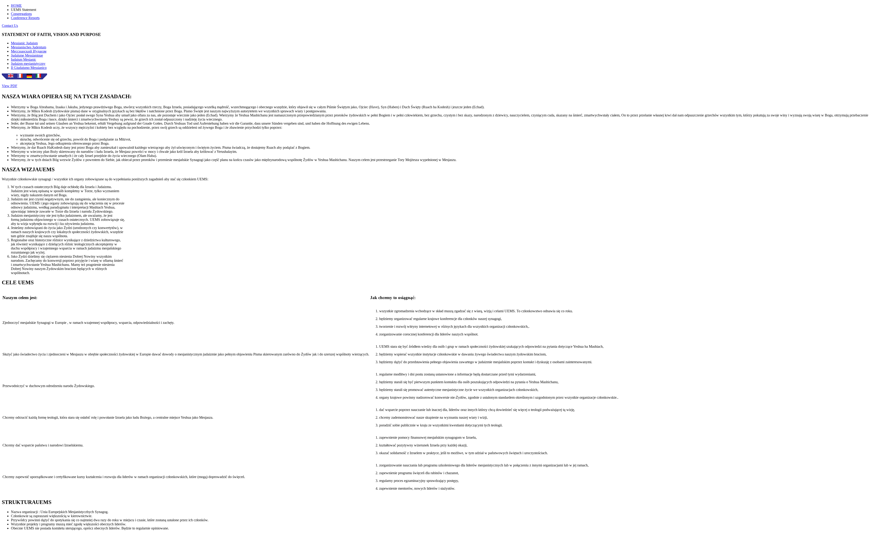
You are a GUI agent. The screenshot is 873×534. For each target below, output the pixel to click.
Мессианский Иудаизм (28, 51)
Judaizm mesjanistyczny (28, 63)
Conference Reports (25, 18)
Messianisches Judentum (28, 47)
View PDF (9, 86)
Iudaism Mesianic (23, 59)
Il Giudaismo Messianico (29, 68)
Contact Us (10, 26)
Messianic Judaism (24, 43)
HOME (16, 6)
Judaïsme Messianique (27, 55)
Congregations (21, 14)
